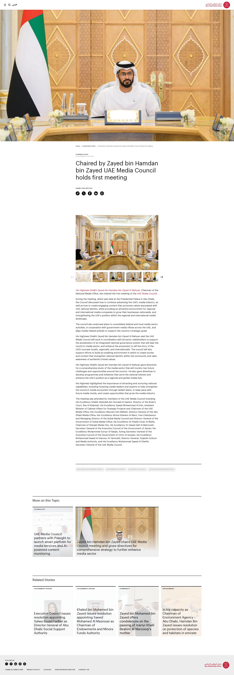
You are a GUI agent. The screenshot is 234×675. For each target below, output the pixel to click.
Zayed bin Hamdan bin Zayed (161, 469)
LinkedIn (96, 193)
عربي (14, 4)
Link (78, 193)
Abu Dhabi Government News (89, 469)
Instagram (20, 663)
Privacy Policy (33, 669)
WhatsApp (102, 193)
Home (78, 146)
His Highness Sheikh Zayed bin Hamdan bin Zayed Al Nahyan (108, 290)
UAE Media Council (147, 293)
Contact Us (84, 669)
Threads (24, 663)
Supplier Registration (65, 669)
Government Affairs (89, 146)
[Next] (161, 277)
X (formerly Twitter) (84, 193)
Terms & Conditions (14, 669)
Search (9, 5)
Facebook (90, 193)
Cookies (47, 669)
